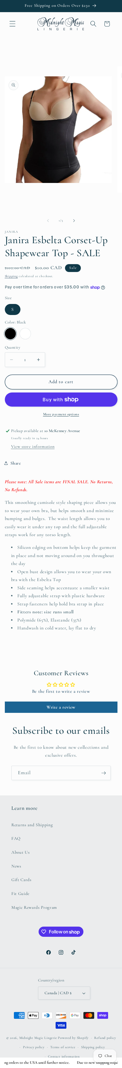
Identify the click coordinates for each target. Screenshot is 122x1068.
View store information (33, 446)
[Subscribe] (103, 773)
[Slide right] (74, 220)
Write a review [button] (61, 707)
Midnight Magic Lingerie (38, 1038)
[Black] (10, 333)
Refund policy (105, 1038)
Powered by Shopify (73, 1038)
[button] (12, 24)
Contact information (64, 1056)
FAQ (16, 838)
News (16, 866)
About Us (20, 852)
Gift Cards (21, 879)
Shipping (11, 276)
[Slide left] (48, 220)
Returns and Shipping (32, 824)
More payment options (61, 414)
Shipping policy (93, 1047)
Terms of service (62, 1047)
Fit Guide (20, 893)
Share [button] (15, 463)
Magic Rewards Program (34, 907)
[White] (25, 333)
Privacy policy (34, 1047)
